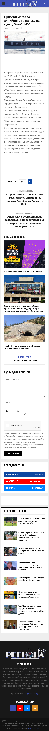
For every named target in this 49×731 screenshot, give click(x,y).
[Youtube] (20, 708)
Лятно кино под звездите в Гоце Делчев (23, 271)
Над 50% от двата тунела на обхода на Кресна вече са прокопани (22, 347)
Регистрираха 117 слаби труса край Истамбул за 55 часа (31, 579)
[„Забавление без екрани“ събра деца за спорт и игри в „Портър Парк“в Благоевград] (10, 521)
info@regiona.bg (31, 694)
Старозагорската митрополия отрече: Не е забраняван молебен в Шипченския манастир (31, 536)
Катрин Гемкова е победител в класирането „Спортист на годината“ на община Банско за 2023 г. (24, 199)
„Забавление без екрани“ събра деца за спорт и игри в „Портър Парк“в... (31, 521)
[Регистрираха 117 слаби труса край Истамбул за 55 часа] (10, 581)
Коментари (24, 357)
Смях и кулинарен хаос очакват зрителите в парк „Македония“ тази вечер (29, 594)
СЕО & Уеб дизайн (35, 728)
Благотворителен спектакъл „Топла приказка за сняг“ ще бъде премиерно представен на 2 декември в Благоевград (23, 309)
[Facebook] (13, 708)
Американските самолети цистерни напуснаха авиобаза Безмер (31, 551)
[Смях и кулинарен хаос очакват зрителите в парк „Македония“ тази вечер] (10, 595)
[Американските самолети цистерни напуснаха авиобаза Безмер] (10, 551)
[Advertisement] (26, 63)
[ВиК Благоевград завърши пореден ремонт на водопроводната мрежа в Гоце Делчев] (10, 609)
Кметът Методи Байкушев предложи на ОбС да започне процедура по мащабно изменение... (30, 625)
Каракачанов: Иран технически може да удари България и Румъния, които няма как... (30, 566)
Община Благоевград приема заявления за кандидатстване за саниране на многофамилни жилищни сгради (24, 222)
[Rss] (35, 708)
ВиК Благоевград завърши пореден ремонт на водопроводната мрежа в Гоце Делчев (31, 610)
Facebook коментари (24, 360)
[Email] (27, 708)
